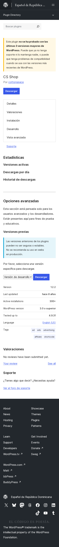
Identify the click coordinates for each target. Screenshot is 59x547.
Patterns (36, 425)
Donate (37, 448)
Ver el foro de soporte (16, 388)
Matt (7, 470)
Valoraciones (14, 112)
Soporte (11, 146)
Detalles (11, 103)
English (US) (49, 322)
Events (35, 442)
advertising (48, 330)
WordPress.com (14, 464)
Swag (36, 454)
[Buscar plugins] (38, 26)
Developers (10, 448)
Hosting (8, 420)
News (6, 414)
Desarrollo (13, 129)
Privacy (7, 425)
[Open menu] (54, 5)
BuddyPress (12, 482)
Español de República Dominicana (31, 497)
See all (52, 363)
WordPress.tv (13, 454)
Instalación (13, 120)
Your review (10, 363)
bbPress (10, 476)
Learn (6, 436)
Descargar (11, 91)
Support (8, 442)
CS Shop (10, 77)
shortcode (49, 337)
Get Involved (39, 436)
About (6, 408)
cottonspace (16, 82)
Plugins (35, 420)
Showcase (37, 408)
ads (39, 330)
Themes (36, 414)
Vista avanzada (16, 137)
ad (33, 330)
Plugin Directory (12, 14)
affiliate (38, 337)
